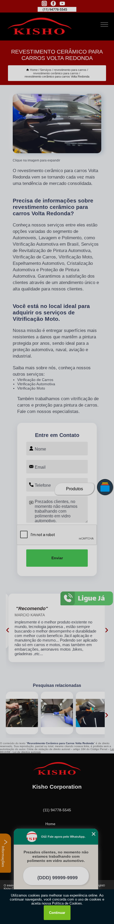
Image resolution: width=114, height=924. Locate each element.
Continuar (57, 913)
